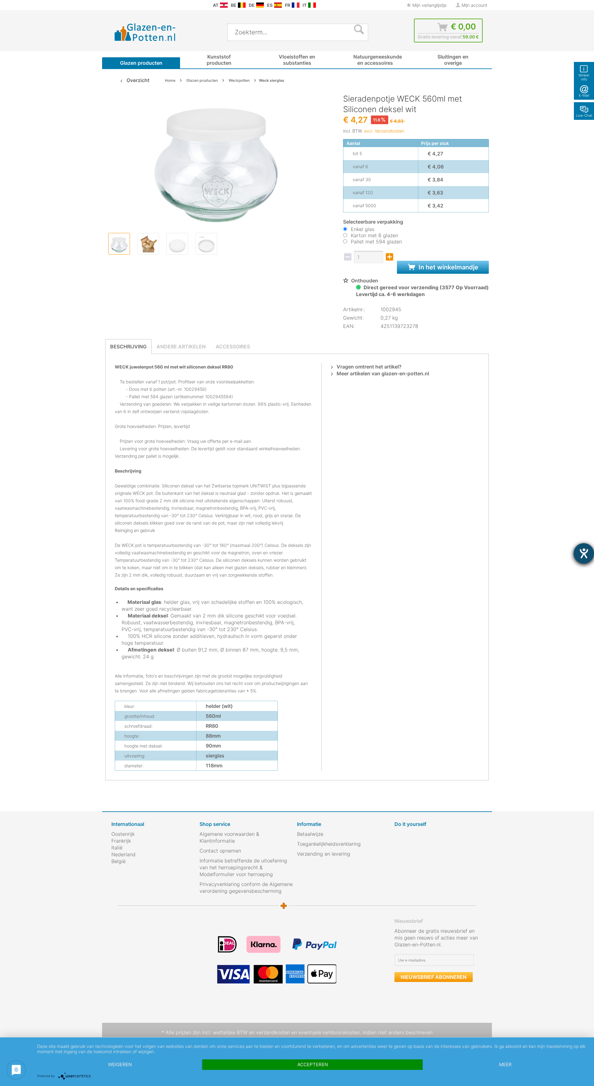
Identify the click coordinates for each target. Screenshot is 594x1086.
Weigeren (120, 1064)
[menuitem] (114, 5)
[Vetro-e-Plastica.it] (312, 5)
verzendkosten (273, 1032)
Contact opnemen (220, 851)
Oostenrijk (123, 834)
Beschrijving (128, 346)
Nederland (123, 854)
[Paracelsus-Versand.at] (224, 5)
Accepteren (312, 1064)
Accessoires (233, 346)
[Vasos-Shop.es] (278, 5)
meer (505, 1064)
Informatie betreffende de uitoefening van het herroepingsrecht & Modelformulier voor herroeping (243, 867)
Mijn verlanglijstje (428, 5)
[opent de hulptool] (584, 553)
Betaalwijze (310, 834)
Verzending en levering (323, 854)
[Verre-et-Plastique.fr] (295, 5)
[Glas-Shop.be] (242, 5)
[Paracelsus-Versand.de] (260, 5)
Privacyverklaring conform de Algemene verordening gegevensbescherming (246, 887)
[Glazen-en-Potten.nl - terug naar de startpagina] (145, 32)
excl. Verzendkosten (384, 130)
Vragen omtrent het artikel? (368, 367)
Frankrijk (121, 841)
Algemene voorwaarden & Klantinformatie (229, 837)
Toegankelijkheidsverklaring (329, 844)
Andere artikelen (181, 346)
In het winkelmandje (447, 267)
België (118, 861)
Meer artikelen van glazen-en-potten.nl (382, 373)
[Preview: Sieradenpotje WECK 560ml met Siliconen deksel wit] (119, 244)
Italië (117, 847)
